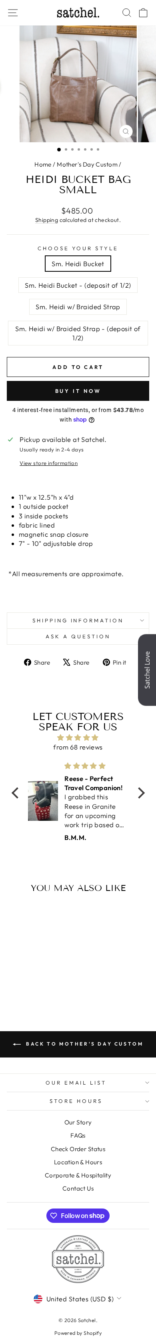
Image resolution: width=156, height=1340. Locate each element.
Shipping (46, 220)
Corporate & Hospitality (78, 1175)
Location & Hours (78, 1162)
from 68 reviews (77, 747)
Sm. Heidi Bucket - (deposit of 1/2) (78, 285)
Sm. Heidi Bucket (78, 263)
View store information (49, 463)
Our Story (78, 1122)
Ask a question (78, 636)
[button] (16, 793)
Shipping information (78, 620)
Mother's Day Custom (87, 164)
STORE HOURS (76, 1101)
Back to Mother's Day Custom (84, 1044)
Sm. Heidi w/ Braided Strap (78, 306)
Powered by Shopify (78, 1333)
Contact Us (78, 1188)
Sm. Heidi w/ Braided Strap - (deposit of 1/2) (78, 333)
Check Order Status (78, 1149)
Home (43, 164)
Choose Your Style (78, 248)
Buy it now (78, 391)
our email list (76, 1082)
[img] (78, 737)
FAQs (78, 1135)
